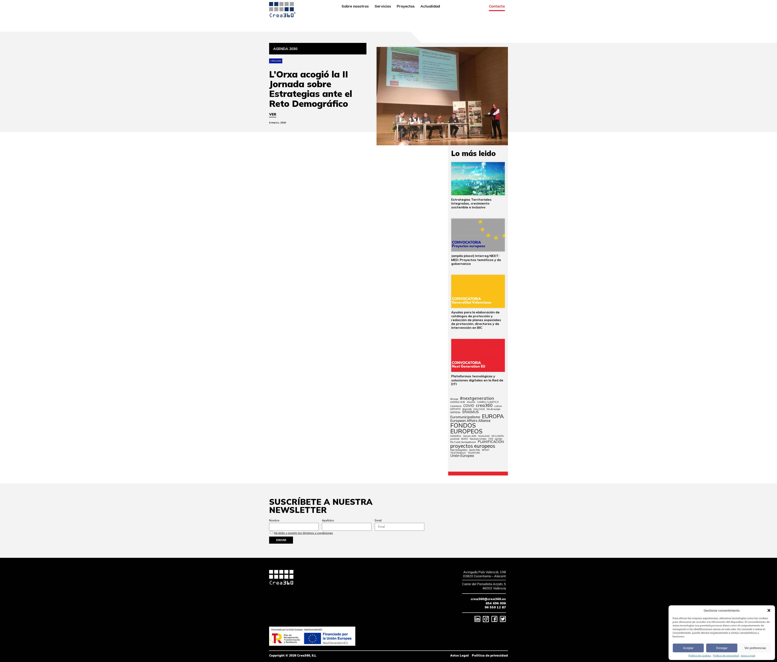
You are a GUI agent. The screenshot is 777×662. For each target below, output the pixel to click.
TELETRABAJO (458, 453)
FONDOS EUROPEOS (466, 428)
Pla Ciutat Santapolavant (463, 442)
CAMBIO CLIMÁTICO (488, 402)
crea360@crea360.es (488, 599)
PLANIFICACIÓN (491, 441)
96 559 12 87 (495, 607)
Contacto (497, 6)
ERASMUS (470, 412)
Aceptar (688, 648)
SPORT (485, 450)
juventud (454, 439)
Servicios (383, 6)
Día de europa (493, 409)
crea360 (484, 405)
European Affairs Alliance (470, 420)
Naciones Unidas (478, 439)
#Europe (454, 399)
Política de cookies (700, 656)
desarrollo (467, 409)
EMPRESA (455, 412)
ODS (490, 439)
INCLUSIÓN (497, 436)
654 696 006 (496, 603)
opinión (498, 439)
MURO (464, 439)
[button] (769, 610)
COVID (468, 405)
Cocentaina (456, 406)
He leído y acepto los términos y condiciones (303, 533)
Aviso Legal (748, 656)
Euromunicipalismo (465, 417)
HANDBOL (455, 436)
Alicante (471, 402)
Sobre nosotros (355, 6)
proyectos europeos (472, 445)
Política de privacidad (726, 656)
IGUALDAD (484, 436)
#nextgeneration (477, 398)
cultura (498, 406)
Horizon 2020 (469, 436)
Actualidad (430, 6)
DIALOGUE (479, 409)
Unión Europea (462, 455)
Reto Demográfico (458, 450)
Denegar (721, 648)
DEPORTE (455, 409)
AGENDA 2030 (457, 402)
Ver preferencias (755, 648)
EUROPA (493, 416)
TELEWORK (474, 453)
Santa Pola (474, 450)
